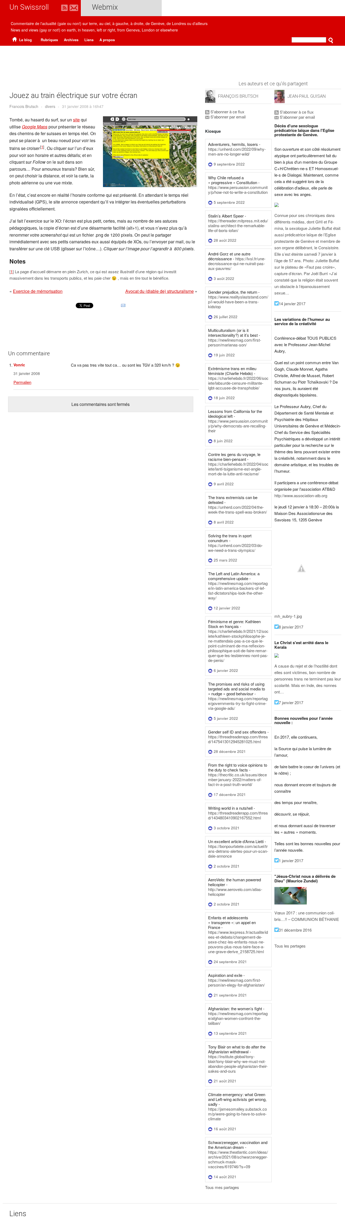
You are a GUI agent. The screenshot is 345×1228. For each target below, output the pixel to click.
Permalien (22, 382)
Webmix (105, 7)
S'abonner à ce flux (226, 111)
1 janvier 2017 (291, 860)
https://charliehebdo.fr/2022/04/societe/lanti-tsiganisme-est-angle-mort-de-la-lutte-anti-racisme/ (238, 468)
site (76, 120)
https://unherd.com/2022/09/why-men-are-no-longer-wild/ (237, 151)
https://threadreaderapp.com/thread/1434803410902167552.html (238, 815)
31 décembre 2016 (295, 930)
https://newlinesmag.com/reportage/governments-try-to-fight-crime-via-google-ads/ (238, 703)
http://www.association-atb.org (300, 495)
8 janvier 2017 (291, 627)
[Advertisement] (172, 60)
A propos (107, 39)
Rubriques (49, 39)
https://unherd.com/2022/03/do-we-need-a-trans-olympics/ (235, 547)
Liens (89, 39)
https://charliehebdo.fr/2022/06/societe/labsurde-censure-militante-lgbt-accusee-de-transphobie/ (238, 383)
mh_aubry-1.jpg (288, 616)
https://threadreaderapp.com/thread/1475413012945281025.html (238, 739)
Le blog (25, 39)
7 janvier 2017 (291, 702)
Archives (71, 39)
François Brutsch (238, 96)
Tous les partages (290, 946)
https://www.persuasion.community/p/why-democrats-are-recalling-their (238, 425)
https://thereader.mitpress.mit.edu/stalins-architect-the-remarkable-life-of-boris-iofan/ (238, 225)
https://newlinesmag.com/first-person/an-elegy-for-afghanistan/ (236, 982)
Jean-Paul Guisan (306, 96)
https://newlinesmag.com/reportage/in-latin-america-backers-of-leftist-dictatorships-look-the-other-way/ (238, 590)
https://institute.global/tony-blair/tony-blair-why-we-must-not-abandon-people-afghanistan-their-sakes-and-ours (238, 1064)
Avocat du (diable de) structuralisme (159, 291)
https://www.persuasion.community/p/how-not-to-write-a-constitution (238, 189)
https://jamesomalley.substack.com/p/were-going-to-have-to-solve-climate (237, 1113)
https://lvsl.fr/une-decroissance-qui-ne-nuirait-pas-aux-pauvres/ (236, 263)
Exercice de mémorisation (38, 291)
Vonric (19, 364)
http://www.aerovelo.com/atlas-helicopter (235, 891)
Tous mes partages (222, 1187)
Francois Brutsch (23, 106)
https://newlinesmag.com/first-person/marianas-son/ (234, 342)
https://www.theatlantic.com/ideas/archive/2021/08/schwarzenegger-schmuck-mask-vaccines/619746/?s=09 (238, 1159)
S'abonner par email (227, 117)
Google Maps (34, 127)
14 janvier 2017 (292, 303)
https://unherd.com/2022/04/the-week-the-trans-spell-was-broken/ (237, 509)
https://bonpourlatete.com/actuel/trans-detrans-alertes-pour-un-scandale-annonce (238, 851)
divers (50, 106)
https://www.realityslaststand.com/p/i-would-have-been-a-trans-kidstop (238, 301)
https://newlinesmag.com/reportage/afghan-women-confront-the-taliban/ (238, 1018)
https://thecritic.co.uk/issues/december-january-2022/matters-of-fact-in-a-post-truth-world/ (237, 779)
